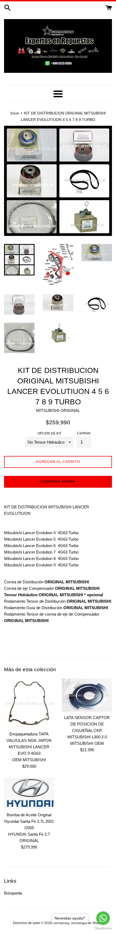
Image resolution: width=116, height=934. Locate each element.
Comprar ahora (58, 482)
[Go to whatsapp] (103, 918)
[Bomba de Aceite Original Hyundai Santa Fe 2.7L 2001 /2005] (29, 793)
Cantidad (83, 433)
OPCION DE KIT (49, 433)
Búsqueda (13, 893)
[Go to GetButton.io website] (103, 928)
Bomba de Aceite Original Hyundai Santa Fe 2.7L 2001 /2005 (29, 821)
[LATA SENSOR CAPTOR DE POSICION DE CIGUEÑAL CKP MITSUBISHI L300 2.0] (87, 695)
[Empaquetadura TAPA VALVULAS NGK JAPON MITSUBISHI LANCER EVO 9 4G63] (29, 703)
